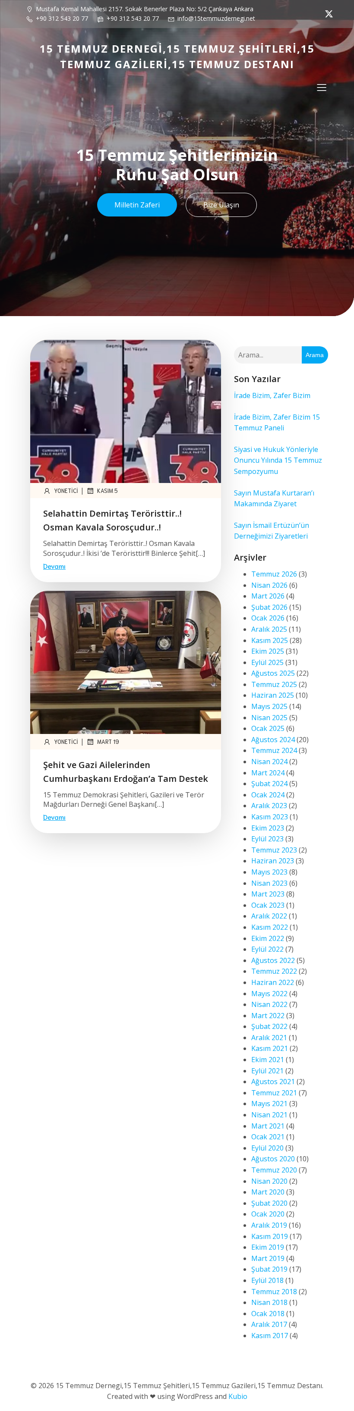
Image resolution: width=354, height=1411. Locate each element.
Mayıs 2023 (269, 872)
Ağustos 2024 (273, 739)
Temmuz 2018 (274, 1291)
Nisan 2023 (269, 883)
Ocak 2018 (267, 1313)
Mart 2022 (267, 1015)
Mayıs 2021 (269, 1103)
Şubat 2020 (269, 1203)
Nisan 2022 (269, 1004)
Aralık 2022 (269, 916)
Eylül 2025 (267, 662)
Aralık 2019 (269, 1225)
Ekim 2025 (267, 651)
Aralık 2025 (269, 629)
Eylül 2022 (267, 949)
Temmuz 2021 (274, 1092)
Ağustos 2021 (273, 1081)
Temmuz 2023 (274, 850)
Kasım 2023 (269, 817)
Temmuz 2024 (274, 750)
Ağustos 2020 (273, 1158)
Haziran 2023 (272, 860)
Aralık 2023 (269, 805)
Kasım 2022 (269, 927)
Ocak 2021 (267, 1136)
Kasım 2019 (269, 1236)
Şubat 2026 (269, 607)
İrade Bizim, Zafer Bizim (272, 395)
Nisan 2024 (269, 761)
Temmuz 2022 (274, 971)
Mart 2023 (267, 894)
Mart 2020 (267, 1192)
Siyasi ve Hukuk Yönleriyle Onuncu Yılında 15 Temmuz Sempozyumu (278, 460)
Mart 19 (108, 741)
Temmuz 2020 (274, 1170)
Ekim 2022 (267, 938)
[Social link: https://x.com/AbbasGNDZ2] (326, 13)
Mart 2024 (267, 773)
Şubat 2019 (269, 1269)
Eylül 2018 (267, 1280)
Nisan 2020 (269, 1181)
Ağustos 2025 (273, 673)
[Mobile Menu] (321, 87)
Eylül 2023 (267, 838)
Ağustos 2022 (273, 960)
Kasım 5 (107, 490)
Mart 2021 (267, 1126)
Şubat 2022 (269, 1026)
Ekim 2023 (267, 828)
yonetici (66, 490)
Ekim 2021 (267, 1059)
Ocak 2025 (267, 728)
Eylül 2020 (267, 1148)
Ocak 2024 (267, 795)
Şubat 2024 (269, 783)
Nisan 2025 (269, 717)
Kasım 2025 (269, 640)
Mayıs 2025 (269, 706)
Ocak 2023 (267, 905)
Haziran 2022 (272, 982)
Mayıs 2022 (269, 993)
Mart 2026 (267, 596)
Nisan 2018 (269, 1302)
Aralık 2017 (269, 1324)
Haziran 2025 (272, 695)
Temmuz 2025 (274, 684)
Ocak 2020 (267, 1214)
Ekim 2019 (267, 1247)
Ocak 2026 (267, 618)
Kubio (237, 1396)
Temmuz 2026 (274, 574)
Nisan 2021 (269, 1114)
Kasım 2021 (269, 1048)
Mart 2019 (267, 1258)
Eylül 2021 (267, 1070)
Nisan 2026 (269, 585)
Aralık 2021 (269, 1037)
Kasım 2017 (269, 1335)
